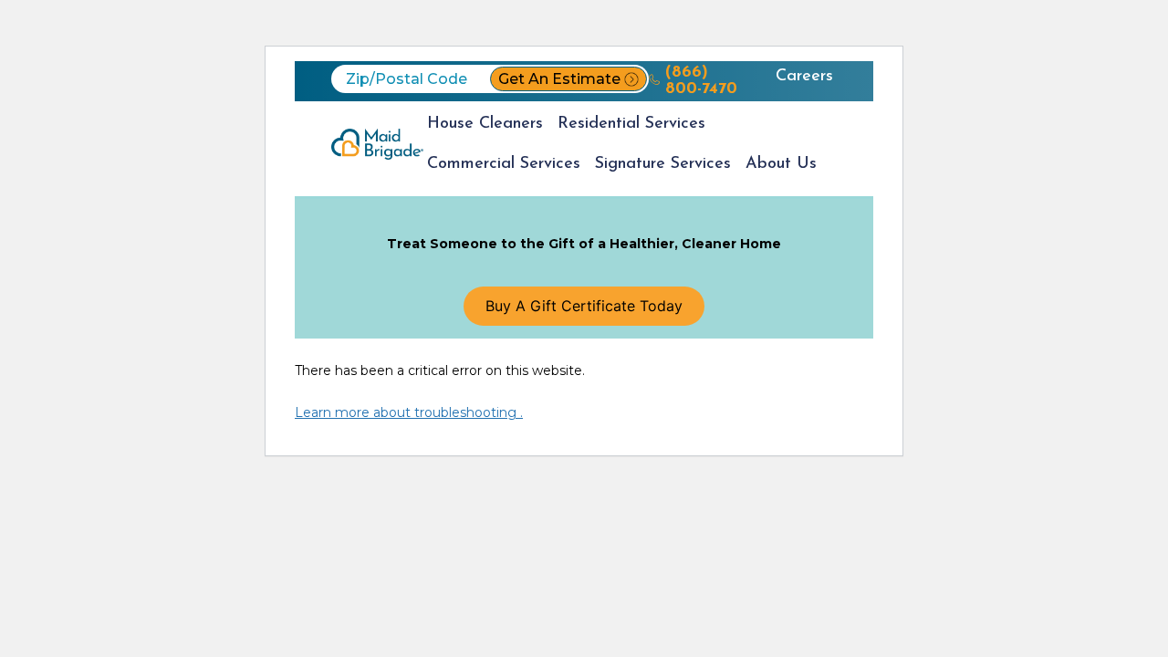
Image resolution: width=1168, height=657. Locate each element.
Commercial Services (503, 164)
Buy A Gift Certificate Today (584, 306)
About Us (781, 164)
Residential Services (631, 124)
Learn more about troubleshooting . (409, 412)
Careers (804, 76)
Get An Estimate (559, 79)
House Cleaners (485, 124)
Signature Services (663, 164)
